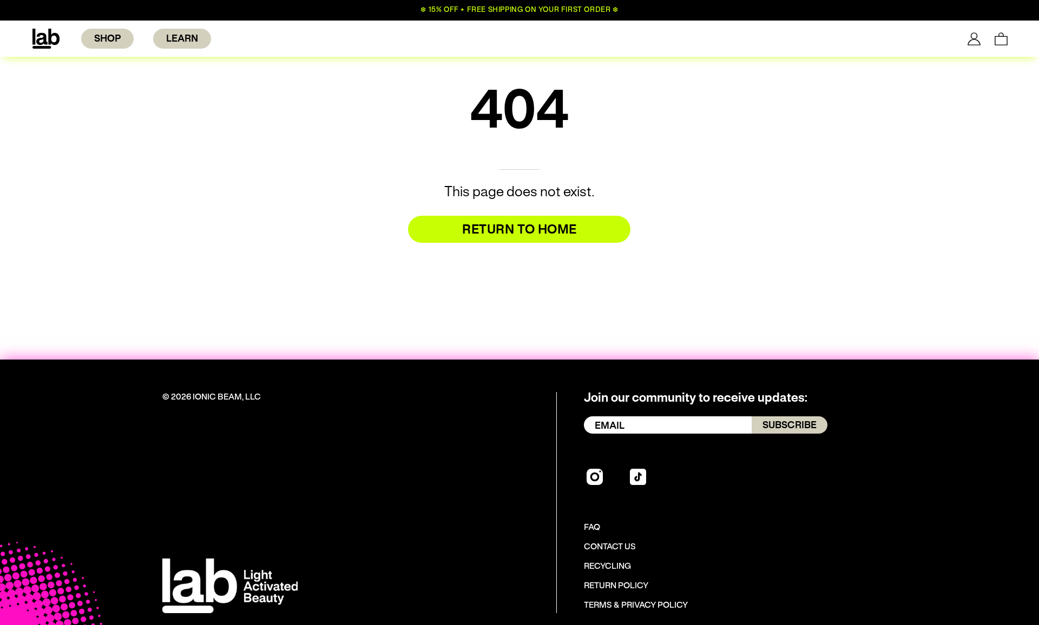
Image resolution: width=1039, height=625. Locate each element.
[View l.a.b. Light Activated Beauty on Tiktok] (638, 477)
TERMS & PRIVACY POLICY (636, 605)
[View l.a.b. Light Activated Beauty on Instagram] (595, 477)
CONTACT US (610, 547)
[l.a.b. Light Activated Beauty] (46, 39)
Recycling (607, 566)
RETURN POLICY (616, 586)
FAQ (592, 527)
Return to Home (519, 230)
